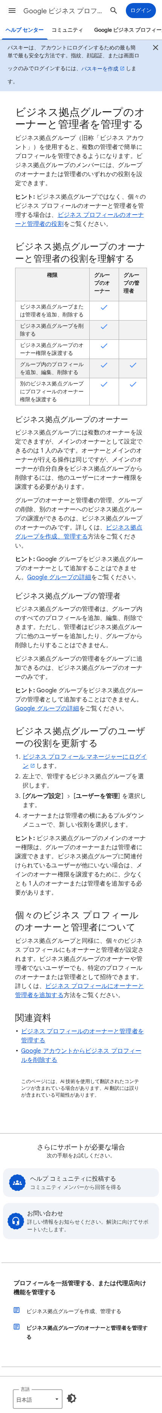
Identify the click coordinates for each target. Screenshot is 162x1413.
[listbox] (38, 1399)
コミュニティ (67, 30)
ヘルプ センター (25, 30)
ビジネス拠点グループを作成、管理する (73, 1311)
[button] (12, 11)
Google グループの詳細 (59, 577)
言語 (25, 1389)
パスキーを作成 (99, 68)
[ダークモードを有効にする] (72, 1398)
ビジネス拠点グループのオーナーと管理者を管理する (87, 1332)
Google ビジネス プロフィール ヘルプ (64, 11)
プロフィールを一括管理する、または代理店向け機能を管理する (80, 1288)
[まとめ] (155, 49)
